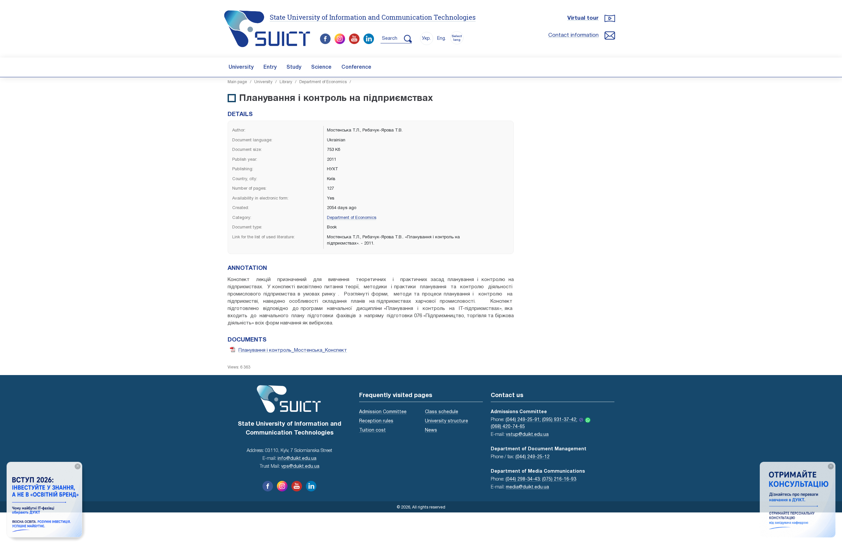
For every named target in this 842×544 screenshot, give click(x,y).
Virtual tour (583, 18)
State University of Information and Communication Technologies (373, 17)
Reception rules (376, 421)
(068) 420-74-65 (508, 427)
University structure (446, 421)
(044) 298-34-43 (523, 479)
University (241, 67)
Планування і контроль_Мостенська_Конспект (292, 350)
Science (321, 67)
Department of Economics (323, 82)
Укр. (426, 38)
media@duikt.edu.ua (527, 487)
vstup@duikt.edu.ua (527, 435)
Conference (356, 67)
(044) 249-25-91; (523, 420)
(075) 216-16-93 (559, 479)
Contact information (573, 35)
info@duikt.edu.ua (297, 459)
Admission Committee (383, 412)
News (431, 430)
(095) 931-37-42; (559, 420)
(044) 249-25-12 (532, 457)
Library (286, 82)
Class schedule (441, 412)
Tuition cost (372, 430)
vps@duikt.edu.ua (300, 466)
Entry (270, 67)
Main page (237, 82)
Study (293, 67)
